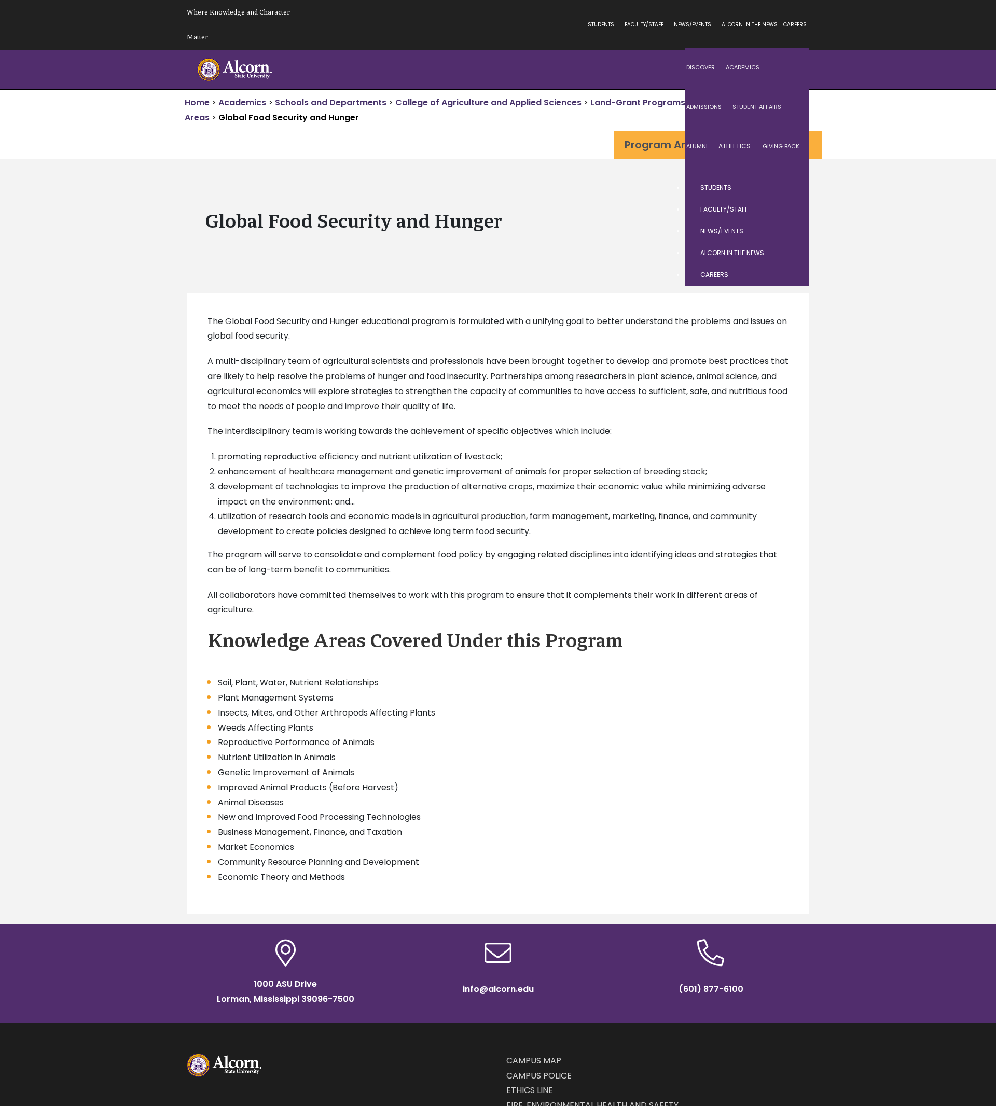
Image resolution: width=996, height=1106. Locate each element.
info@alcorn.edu (498, 989)
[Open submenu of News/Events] (791, 231)
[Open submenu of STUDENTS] (791, 188)
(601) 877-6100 (711, 989)
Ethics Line (529, 1090)
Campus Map (533, 1061)
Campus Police (539, 1076)
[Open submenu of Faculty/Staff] (791, 209)
